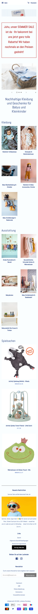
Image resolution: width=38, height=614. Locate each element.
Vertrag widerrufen (19, 547)
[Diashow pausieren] (35, 92)
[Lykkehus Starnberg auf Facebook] (17, 559)
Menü (5, 3)
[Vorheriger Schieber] (12, 92)
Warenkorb (33, 3)
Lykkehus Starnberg (25, 601)
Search (19, 538)
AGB (19, 586)
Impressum (19, 583)
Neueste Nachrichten (19, 490)
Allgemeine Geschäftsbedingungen (19, 541)
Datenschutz (19, 592)
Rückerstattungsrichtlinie (19, 544)
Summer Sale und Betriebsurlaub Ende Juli (19, 494)
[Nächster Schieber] (26, 92)
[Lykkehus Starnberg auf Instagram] (21, 559)
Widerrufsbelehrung (19, 589)
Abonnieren (30, 575)
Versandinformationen (19, 595)
